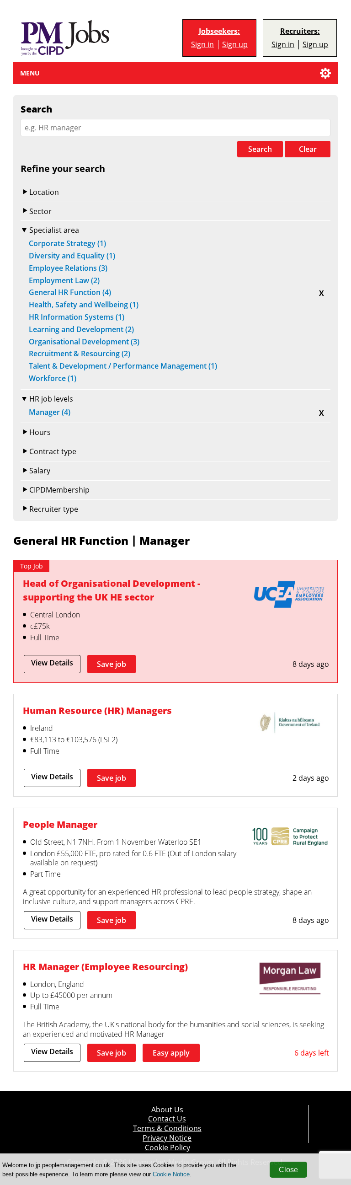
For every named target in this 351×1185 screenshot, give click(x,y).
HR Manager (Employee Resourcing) (105, 966)
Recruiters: (300, 31)
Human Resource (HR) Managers (97, 710)
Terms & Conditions (167, 1128)
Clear (308, 149)
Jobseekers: (219, 31)
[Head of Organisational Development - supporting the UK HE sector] (290, 596)
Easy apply (171, 1053)
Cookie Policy (167, 1148)
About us (167, 1110)
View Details (52, 663)
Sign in (202, 44)
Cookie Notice (171, 1174)
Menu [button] (30, 73)
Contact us (167, 1119)
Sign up (235, 44)
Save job (111, 664)
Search (260, 149)
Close (288, 1170)
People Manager (60, 824)
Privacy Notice (167, 1138)
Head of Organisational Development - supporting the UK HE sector (111, 590)
